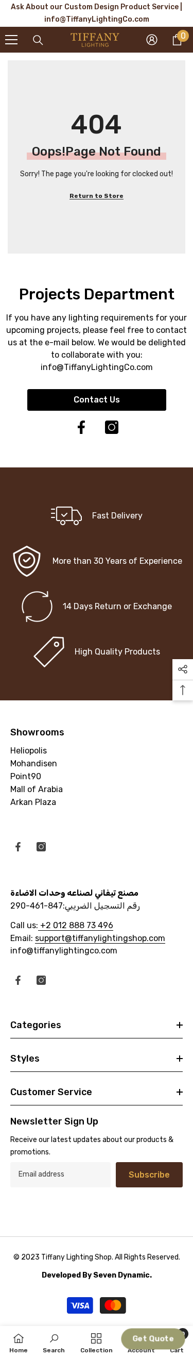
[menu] (11, 39)
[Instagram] (111, 427)
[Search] (38, 40)
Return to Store (96, 195)
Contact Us (97, 400)
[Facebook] (81, 427)
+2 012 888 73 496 (75, 925)
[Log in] (152, 39)
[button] (153, 1339)
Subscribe (149, 1175)
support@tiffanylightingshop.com (100, 938)
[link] (96, 561)
